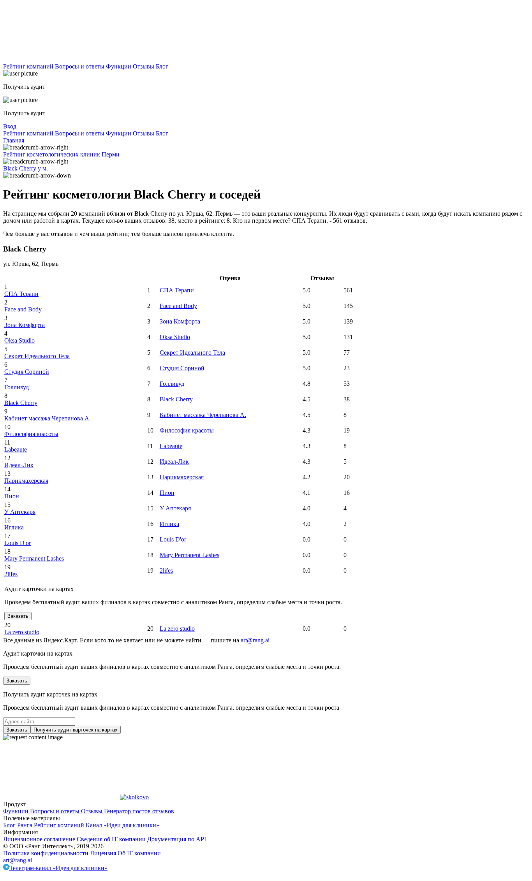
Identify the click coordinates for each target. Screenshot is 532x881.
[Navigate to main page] (61, 59)
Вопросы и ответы (80, 66)
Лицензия (104, 853)
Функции (119, 66)
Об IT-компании (139, 853)
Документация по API (176, 839)
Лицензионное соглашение (40, 839)
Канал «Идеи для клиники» (122, 825)
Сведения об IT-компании (112, 839)
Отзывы (144, 66)
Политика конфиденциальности (46, 853)
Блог (162, 66)
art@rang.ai (17, 860)
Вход (9, 126)
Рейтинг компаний (29, 66)
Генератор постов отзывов (139, 811)
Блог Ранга (18, 825)
